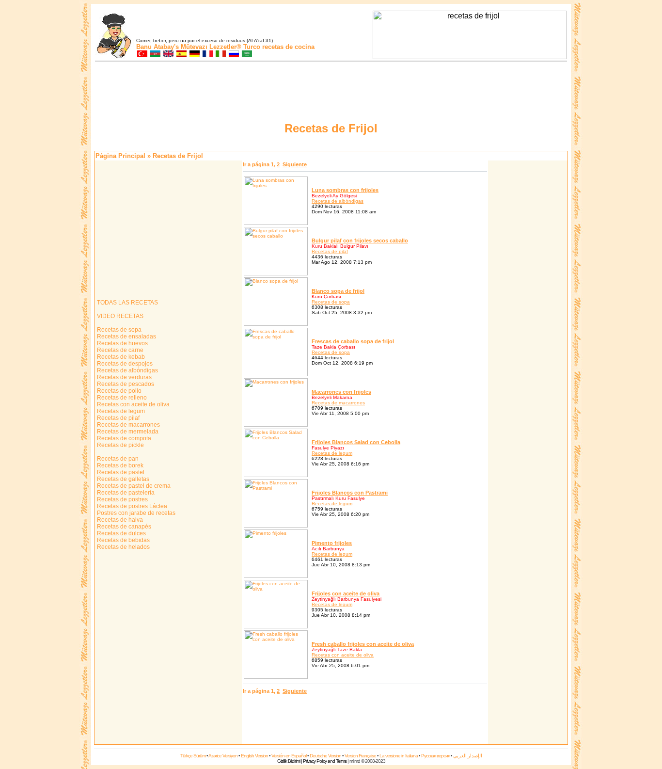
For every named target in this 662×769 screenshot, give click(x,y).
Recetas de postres (121, 499)
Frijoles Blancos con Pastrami (350, 493)
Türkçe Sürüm (192, 755)
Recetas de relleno (121, 397)
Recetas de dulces (120, 533)
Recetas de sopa (118, 329)
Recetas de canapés (123, 526)
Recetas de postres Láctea (131, 506)
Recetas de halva (119, 519)
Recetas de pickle (119, 445)
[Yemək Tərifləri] (154, 54)
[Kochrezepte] (194, 54)
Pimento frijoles (332, 543)
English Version (254, 755)
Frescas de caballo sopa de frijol (353, 341)
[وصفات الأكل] (246, 54)
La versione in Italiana (398, 755)
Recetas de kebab (120, 356)
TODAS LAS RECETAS (126, 302)
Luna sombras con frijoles (345, 190)
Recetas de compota (123, 438)
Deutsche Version (325, 755)
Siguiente (295, 164)
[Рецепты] (233, 54)
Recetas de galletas (122, 479)
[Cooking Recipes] (167, 54)
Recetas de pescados (124, 384)
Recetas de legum (120, 411)
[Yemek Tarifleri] (141, 54)
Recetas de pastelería (125, 492)
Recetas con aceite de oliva (132, 404)
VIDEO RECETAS (119, 316)
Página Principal (120, 156)
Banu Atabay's (157, 46)
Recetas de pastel (119, 472)
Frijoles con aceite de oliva (345, 593)
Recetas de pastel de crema (133, 485)
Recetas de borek (119, 465)
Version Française (360, 755)
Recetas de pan (117, 458)
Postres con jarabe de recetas (135, 513)
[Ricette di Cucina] (220, 54)
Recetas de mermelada (126, 431)
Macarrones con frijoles (341, 392)
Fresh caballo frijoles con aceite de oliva (363, 644)
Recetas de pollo (118, 390)
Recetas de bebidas (122, 540)
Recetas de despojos (124, 363)
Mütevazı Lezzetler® (211, 46)
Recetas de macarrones (127, 424)
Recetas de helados (122, 547)
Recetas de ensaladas (125, 336)
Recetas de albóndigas (126, 370)
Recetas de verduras (123, 377)
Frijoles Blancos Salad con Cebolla (356, 442)
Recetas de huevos (121, 343)
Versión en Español (288, 755)
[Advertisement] (528, 306)
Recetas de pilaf (117, 418)
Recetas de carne (119, 350)
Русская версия (435, 755)
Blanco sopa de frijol (338, 291)
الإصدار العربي (467, 755)
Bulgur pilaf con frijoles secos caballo (360, 240)
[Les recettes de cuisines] (207, 54)
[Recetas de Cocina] (181, 54)
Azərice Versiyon (222, 755)
